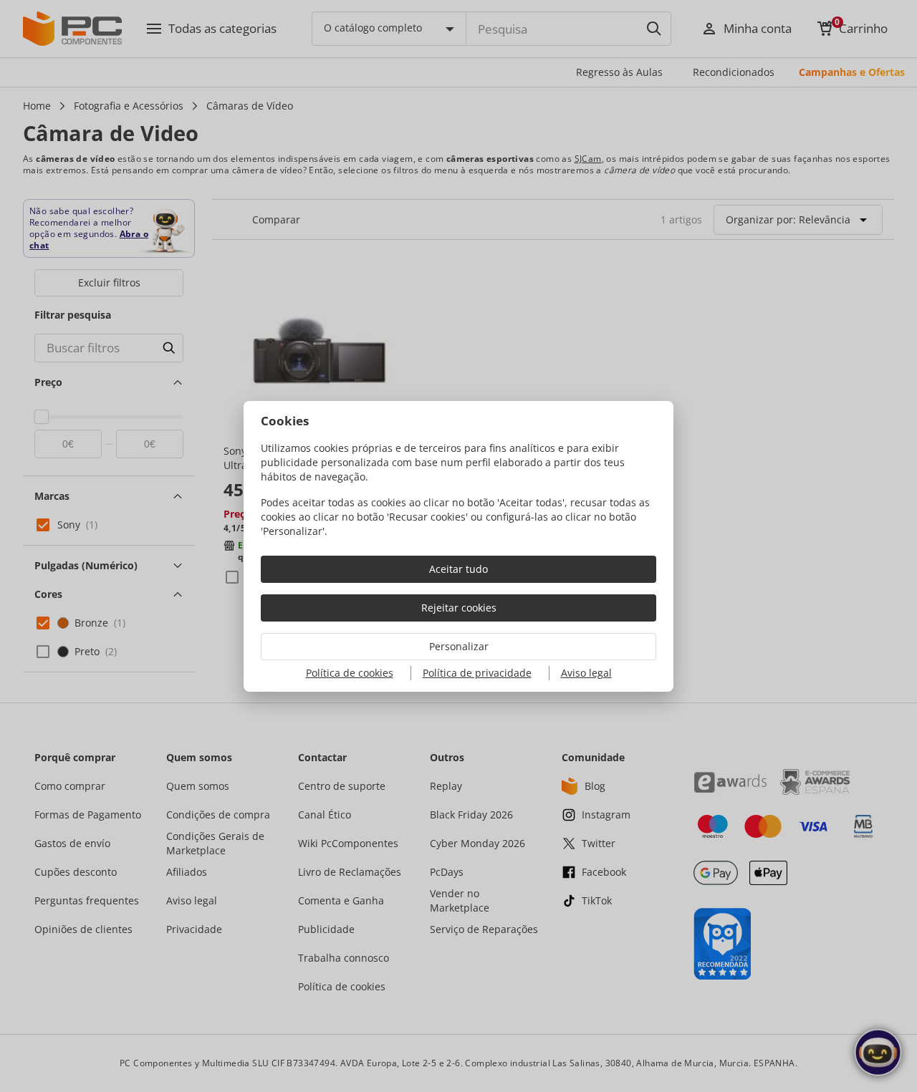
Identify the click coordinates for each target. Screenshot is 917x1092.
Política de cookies (349, 673)
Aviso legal (586, 673)
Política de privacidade (477, 673)
